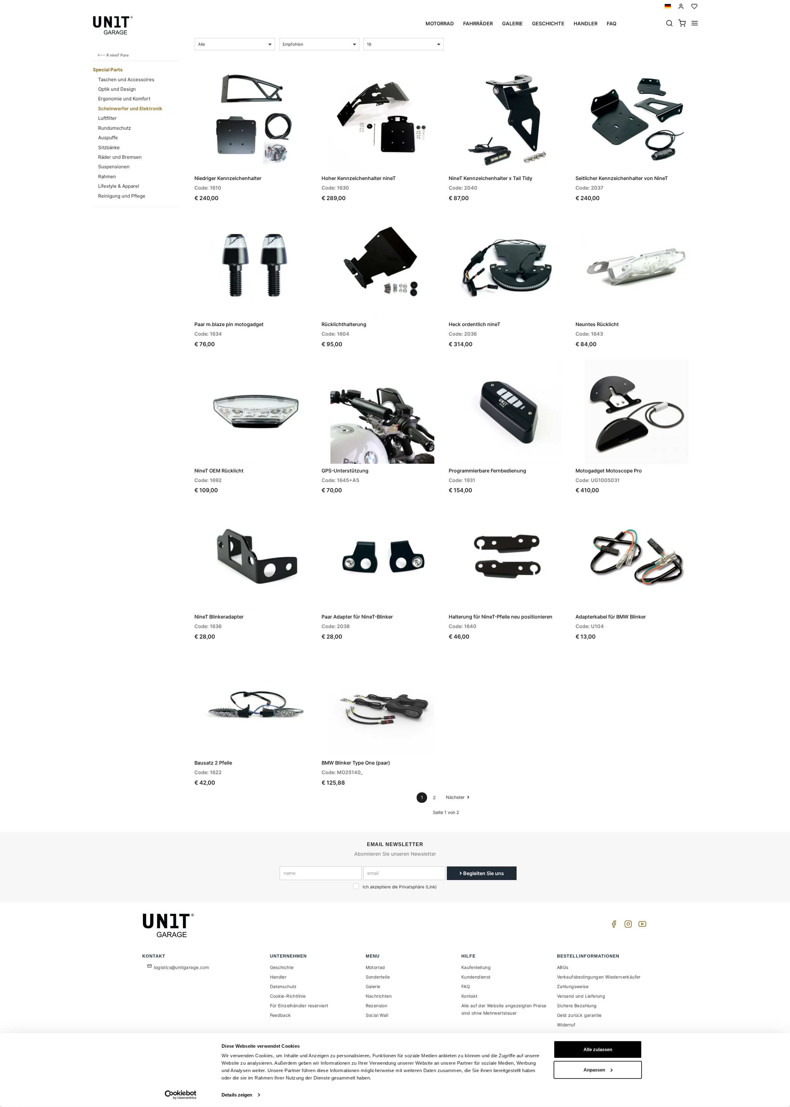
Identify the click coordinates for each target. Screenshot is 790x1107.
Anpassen (594, 1069)
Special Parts (108, 70)
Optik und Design (117, 89)
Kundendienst (476, 976)
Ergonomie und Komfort (124, 99)
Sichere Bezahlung (577, 1005)
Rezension (377, 1005)
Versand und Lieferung (581, 996)
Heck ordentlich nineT (474, 324)
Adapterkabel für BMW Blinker (611, 617)
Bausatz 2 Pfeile (213, 763)
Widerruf (566, 1024)
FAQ (465, 986)
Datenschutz (283, 986)
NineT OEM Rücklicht (218, 471)
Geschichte (548, 23)
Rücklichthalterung (344, 324)
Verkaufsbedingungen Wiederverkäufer (599, 976)
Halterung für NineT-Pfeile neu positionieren (500, 617)
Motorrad (440, 23)
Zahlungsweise (572, 986)
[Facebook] (613, 926)
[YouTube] (641, 926)
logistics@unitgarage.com (181, 967)
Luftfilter (107, 118)
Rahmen (107, 176)
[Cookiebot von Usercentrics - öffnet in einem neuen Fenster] (181, 1095)
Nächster (456, 797)
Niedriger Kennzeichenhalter (227, 178)
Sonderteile (378, 976)
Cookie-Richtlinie (288, 996)
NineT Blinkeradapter (218, 617)
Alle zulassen (598, 1049)
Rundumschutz (114, 128)
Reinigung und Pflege (121, 196)
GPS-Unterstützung (345, 471)
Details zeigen (237, 1094)
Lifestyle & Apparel (118, 186)
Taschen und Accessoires (126, 79)
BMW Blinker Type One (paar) (356, 763)
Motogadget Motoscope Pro (609, 471)
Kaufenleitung (476, 967)
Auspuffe (108, 137)
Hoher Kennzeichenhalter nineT (359, 178)
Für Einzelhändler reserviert (299, 1005)
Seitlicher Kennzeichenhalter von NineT (622, 178)
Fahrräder (478, 23)
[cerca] (669, 23)
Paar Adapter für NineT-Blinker (357, 617)
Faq (611, 23)
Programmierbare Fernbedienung (487, 471)
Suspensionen (114, 167)
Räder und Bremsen (120, 157)
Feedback (280, 1015)
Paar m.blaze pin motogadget (229, 324)
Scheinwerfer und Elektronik (130, 108)
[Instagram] (627, 926)
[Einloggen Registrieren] (681, 6)
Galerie (512, 23)
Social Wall (377, 1015)
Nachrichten (379, 996)
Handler (585, 23)
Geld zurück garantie (579, 1015)
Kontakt (469, 996)
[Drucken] (294, 77)
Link (431, 886)
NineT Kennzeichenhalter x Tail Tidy (490, 178)
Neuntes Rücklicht (597, 324)
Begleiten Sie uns (483, 873)
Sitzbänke (109, 147)
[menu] (694, 23)
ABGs (562, 967)
